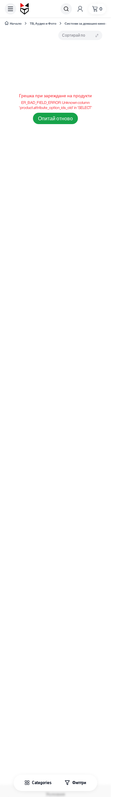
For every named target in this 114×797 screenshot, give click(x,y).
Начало (16, 23)
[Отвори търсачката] (66, 9)
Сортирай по (73, 35)
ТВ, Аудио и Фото (43, 23)
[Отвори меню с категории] (10, 9)
